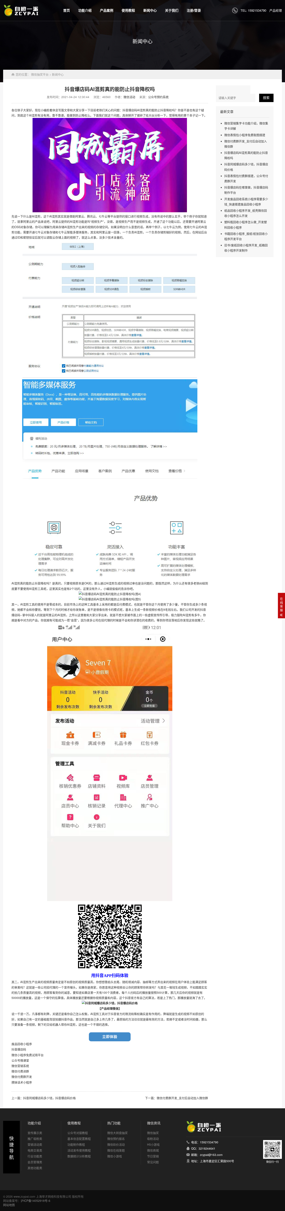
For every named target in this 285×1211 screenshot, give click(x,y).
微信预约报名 (116, 1138)
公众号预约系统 (158, 97)
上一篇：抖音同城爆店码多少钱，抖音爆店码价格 (43, 1098)
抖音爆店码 (18, 1049)
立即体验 (109, 1037)
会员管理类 (35, 1162)
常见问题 (153, 1162)
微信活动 (129, 97)
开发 (29, 1076)
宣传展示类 (35, 1133)
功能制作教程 (76, 1144)
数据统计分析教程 (79, 1156)
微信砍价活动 (116, 1144)
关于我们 (171, 10)
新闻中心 (150, 10)
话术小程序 (24, 1082)
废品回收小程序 (21, 1044)
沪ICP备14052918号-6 (35, 1200)
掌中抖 (26, 615)
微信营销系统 (20, 1066)
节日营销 (153, 1156)
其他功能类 (35, 1168)
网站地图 (9, 1205)
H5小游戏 (153, 1144)
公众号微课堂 (20, 1060)
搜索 (266, 98)
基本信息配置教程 (79, 1138)
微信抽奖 (153, 1133)
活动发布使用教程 (79, 1150)
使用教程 (128, 10)
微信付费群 (18, 1076)
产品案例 (106, 10)
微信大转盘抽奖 (117, 1133)
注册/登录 (194, 10)
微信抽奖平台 (40, 74)
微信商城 (153, 1150)
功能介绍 (85, 10)
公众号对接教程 (77, 1133)
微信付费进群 (20, 1071)
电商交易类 (35, 1150)
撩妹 (14, 1082)
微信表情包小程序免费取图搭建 (244, 135)
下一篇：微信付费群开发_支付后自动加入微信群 (176, 1098)
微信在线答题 (116, 1150)
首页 (66, 10)
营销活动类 (35, 1144)
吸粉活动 (153, 1138)
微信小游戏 (114, 1156)
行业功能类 (35, 1156)
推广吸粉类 (35, 1138)
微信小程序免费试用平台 (27, 1055)
